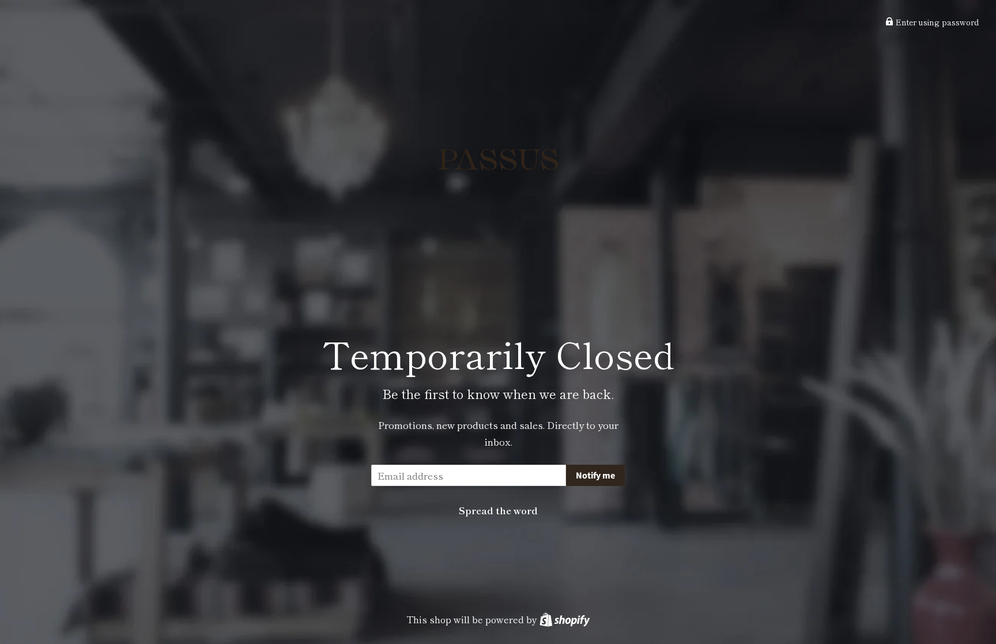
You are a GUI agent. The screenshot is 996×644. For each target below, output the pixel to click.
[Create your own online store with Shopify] (565, 619)
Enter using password (936, 22)
